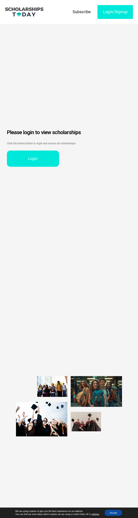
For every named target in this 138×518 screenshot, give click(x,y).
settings (95, 514)
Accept (113, 512)
